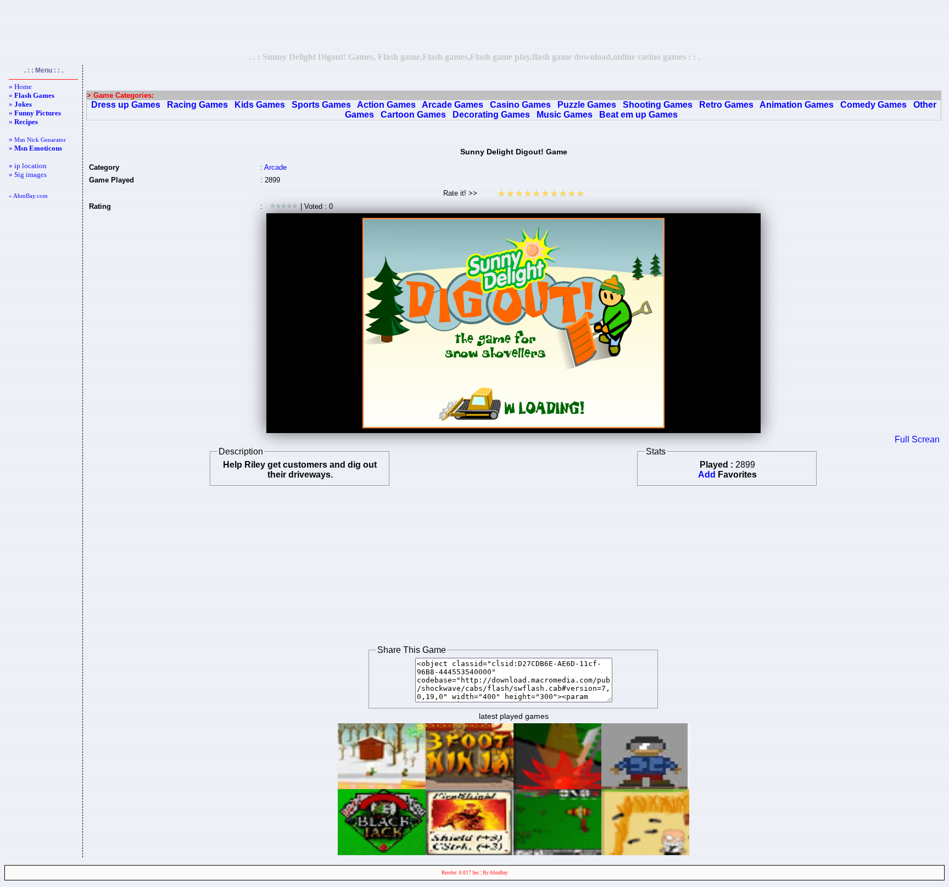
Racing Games (197, 104)
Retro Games (726, 104)
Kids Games (260, 104)
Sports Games (321, 104)
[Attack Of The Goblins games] (557, 852)
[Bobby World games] (645, 786)
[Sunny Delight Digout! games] (382, 786)
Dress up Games (125, 104)
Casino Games (520, 104)
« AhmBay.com (28, 195)
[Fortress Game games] (645, 852)
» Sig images (28, 174)
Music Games (565, 114)
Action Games (386, 104)
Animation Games (797, 104)
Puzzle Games (586, 104)
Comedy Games (873, 104)
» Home (20, 86)
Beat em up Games (638, 114)
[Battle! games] (557, 786)
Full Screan (917, 439)
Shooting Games (658, 104)
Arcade (275, 167)
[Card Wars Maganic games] (469, 852)
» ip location (28, 166)
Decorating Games (491, 114)
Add (707, 474)
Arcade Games (452, 104)
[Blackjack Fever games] (382, 852)
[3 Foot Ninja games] (469, 786)
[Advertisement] (474, 26)
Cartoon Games (413, 114)
